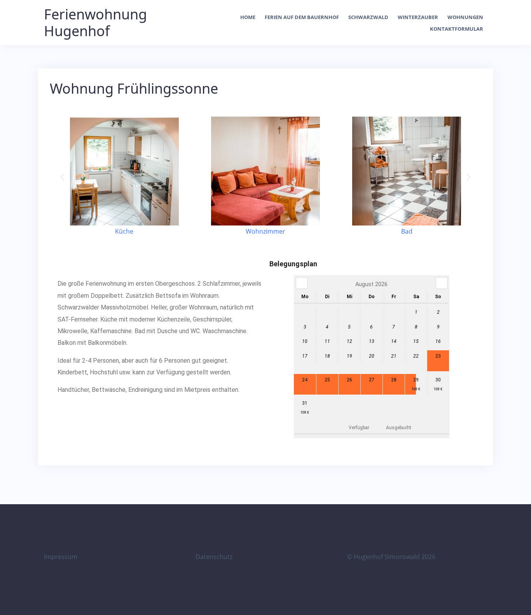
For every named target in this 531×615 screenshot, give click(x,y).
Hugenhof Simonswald (387, 556)
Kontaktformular (456, 28)
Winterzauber (418, 17)
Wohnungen (465, 17)
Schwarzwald (368, 17)
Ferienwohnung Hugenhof (95, 22)
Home (247, 17)
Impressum (60, 556)
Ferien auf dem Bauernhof (302, 17)
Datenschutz (214, 556)
